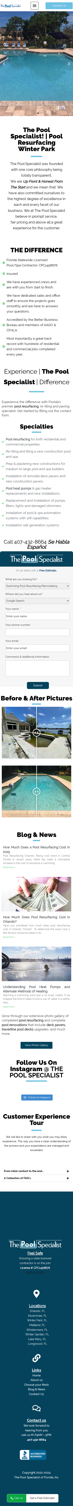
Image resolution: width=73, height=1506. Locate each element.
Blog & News (36, 1389)
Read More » (9, 867)
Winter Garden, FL (37, 1334)
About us (36, 1380)
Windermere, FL (37, 1330)
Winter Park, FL (37, 1320)
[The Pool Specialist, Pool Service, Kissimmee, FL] (33, 1455)
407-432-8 (26, 542)
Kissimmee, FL (37, 1315)
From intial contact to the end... (24, 1171)
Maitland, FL (37, 1325)
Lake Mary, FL (37, 1339)
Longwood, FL (37, 1343)
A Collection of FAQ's (17, 1178)
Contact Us (36, 1394)
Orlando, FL (37, 1311)
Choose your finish (36, 1384)
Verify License (35, 1272)
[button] (34, 6)
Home (36, 1375)
